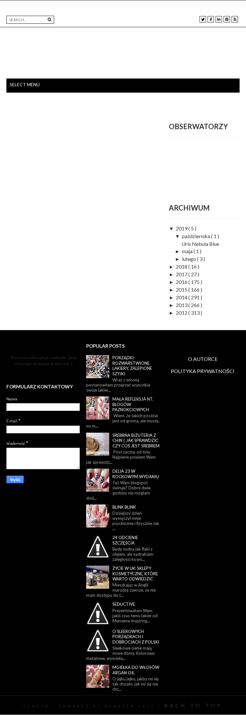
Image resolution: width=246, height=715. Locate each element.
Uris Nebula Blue (200, 244)
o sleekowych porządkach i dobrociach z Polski (135, 636)
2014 (182, 297)
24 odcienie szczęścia (125, 540)
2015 (182, 290)
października (196, 236)
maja (187, 251)
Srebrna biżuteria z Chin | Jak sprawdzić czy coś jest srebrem (136, 440)
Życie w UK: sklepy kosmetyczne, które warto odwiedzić (135, 573)
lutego (189, 259)
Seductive (123, 604)
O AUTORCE (202, 359)
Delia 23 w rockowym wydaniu (135, 474)
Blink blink (124, 507)
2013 (182, 305)
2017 (182, 274)
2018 (182, 266)
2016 (182, 282)
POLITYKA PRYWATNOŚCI (202, 371)
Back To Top (193, 705)
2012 (182, 313)
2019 (182, 228)
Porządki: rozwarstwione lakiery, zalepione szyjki (132, 365)
